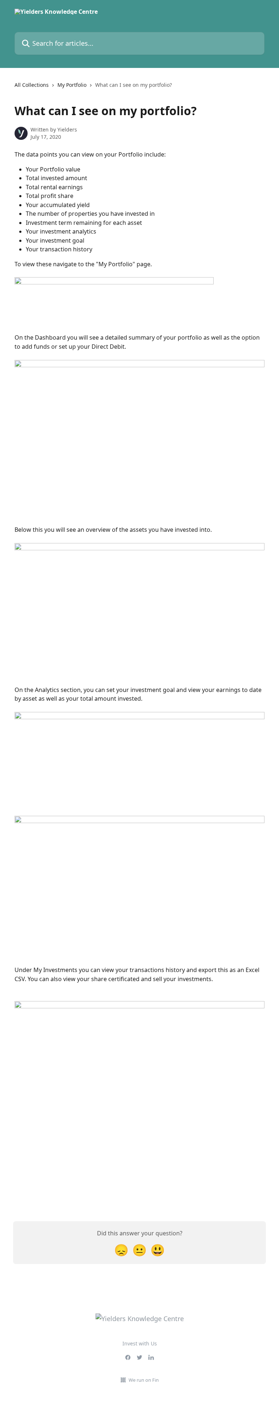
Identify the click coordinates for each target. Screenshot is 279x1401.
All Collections (32, 84)
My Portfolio (71, 84)
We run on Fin (144, 1380)
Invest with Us (139, 1343)
